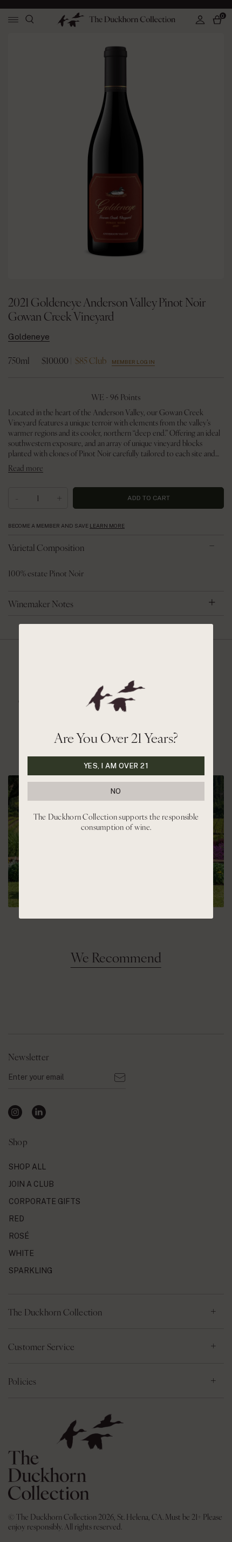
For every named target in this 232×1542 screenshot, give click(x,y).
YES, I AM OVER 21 (116, 766)
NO (116, 791)
